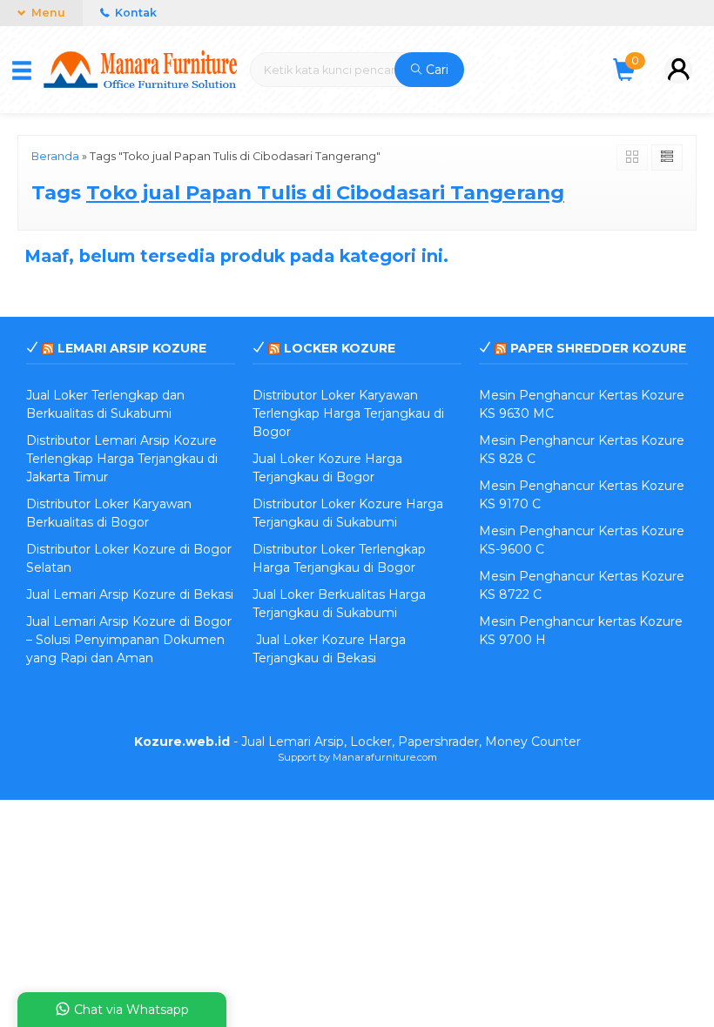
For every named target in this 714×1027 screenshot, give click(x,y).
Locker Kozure (339, 348)
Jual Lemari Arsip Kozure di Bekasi (129, 594)
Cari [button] (435, 69)
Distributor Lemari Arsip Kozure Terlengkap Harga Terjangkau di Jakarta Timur (122, 459)
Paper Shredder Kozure (598, 348)
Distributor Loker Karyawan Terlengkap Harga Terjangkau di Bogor (348, 413)
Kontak (134, 12)
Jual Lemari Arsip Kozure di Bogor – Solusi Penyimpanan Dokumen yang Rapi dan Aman (129, 640)
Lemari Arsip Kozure (131, 348)
